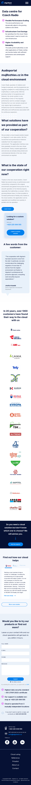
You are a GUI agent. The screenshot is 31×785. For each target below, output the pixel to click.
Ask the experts (15, 544)
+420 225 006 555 (18, 700)
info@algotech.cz (15, 734)
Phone (4, 657)
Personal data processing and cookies (11, 780)
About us (15, 765)
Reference (15, 758)
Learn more (7, 209)
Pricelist (15, 761)
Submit (15, 679)
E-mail (4, 650)
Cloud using (15, 754)
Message (4, 663)
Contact (15, 768)
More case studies (14, 604)
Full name (5, 643)
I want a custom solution (15, 232)
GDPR (27, 684)
